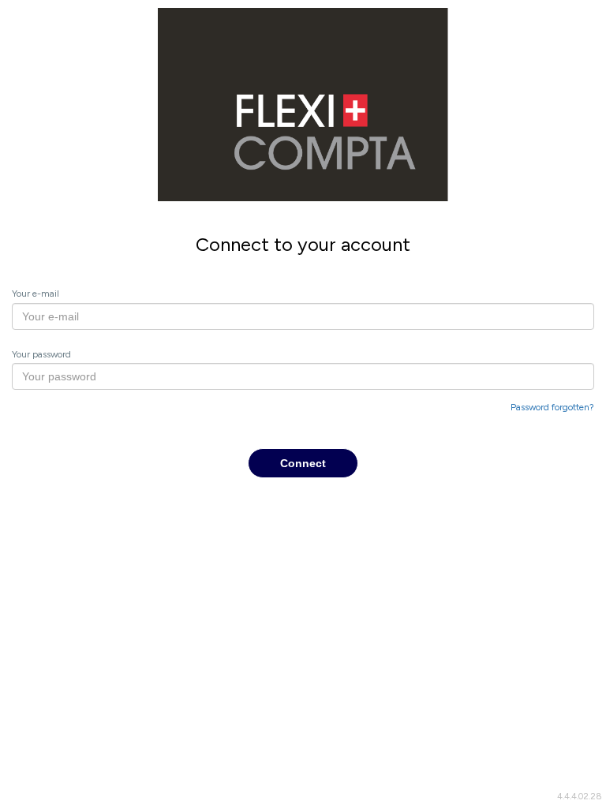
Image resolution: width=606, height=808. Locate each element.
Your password (41, 354)
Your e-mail (35, 293)
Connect (303, 463)
